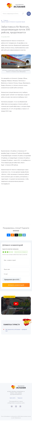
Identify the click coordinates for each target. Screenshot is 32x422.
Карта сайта (12, 398)
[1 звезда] (13, 230)
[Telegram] (24, 235)
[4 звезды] (17, 230)
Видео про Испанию (16, 308)
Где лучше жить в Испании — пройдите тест (16, 330)
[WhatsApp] (20, 235)
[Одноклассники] (12, 235)
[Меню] (29, 14)
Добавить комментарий (16, 285)
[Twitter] (16, 235)
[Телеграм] (20, 406)
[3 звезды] (16, 230)
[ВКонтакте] (8, 235)
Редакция (20, 398)
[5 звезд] (18, 230)
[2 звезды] (14, 230)
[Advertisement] (16, 131)
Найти (23, 13)
